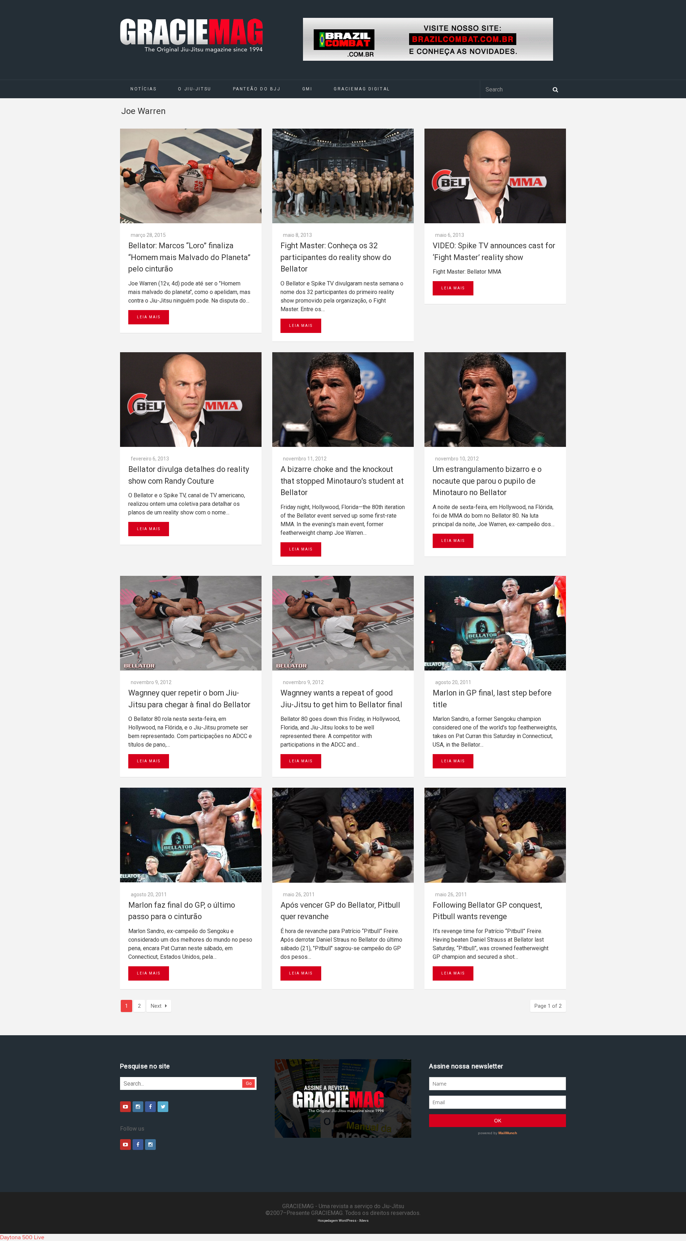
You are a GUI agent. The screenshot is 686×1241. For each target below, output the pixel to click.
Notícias (143, 88)
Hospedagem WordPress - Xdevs (343, 1220)
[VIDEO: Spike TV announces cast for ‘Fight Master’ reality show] (495, 176)
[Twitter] (163, 1106)
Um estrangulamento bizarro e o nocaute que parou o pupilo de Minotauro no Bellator (487, 481)
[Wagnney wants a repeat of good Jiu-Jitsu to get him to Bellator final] (343, 623)
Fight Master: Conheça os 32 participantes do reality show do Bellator (335, 257)
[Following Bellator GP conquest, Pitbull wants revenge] (495, 835)
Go (249, 1083)
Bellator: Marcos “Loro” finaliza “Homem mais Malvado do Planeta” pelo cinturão (189, 257)
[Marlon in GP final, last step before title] (495, 623)
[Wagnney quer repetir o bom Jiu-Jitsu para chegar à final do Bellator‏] (191, 623)
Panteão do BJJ (257, 88)
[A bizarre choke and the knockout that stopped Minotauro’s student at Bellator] (343, 399)
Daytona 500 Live (22, 1237)
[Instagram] (138, 1106)
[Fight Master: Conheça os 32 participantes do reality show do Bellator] (343, 176)
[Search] (555, 89)
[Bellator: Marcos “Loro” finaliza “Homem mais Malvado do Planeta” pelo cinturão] (191, 176)
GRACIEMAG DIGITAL (362, 88)
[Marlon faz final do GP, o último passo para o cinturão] (191, 835)
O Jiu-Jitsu (194, 88)
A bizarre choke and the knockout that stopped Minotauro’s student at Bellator (342, 481)
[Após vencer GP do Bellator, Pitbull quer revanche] (343, 835)
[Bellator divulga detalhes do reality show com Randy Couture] (191, 399)
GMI (307, 88)
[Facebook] (150, 1106)
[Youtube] (125, 1106)
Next (156, 1006)
